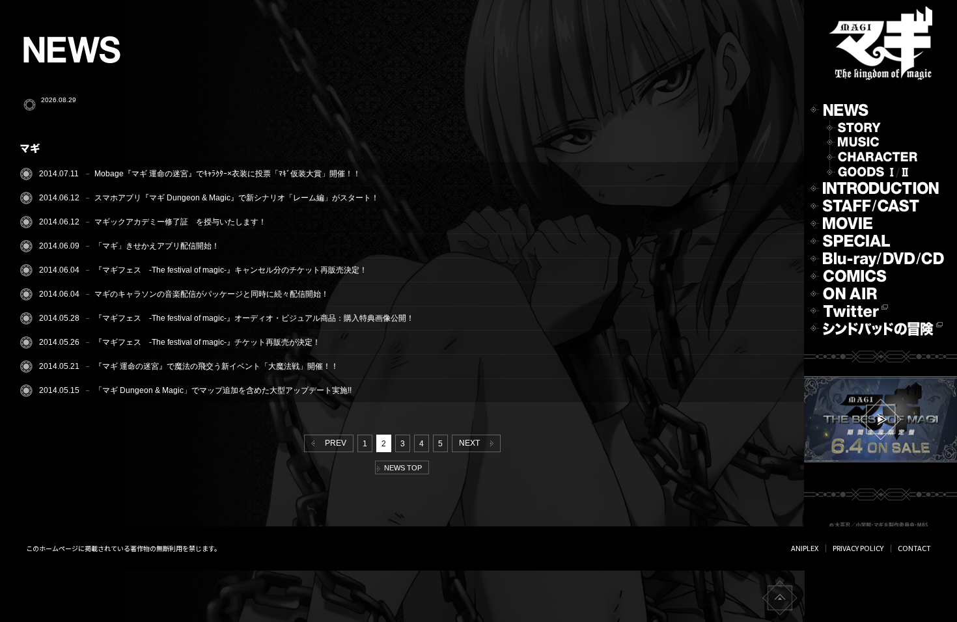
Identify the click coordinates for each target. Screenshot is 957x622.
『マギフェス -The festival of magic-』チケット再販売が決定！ (207, 342)
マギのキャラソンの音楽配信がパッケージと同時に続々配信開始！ (211, 294)
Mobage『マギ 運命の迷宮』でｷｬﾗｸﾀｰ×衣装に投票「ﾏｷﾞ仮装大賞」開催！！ (227, 173)
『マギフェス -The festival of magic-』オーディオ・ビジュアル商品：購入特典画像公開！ (254, 318)
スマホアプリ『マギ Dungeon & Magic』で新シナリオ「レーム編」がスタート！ (236, 197)
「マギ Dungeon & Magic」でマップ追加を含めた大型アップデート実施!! (223, 390)
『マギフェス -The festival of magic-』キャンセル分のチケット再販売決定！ (230, 270)
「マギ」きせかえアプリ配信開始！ (156, 245)
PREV (333, 443)
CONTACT (914, 547)
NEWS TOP (401, 468)
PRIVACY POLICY (858, 547)
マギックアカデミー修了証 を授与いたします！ (180, 221)
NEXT (471, 443)
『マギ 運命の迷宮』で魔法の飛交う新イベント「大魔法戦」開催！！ (216, 366)
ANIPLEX (804, 547)
